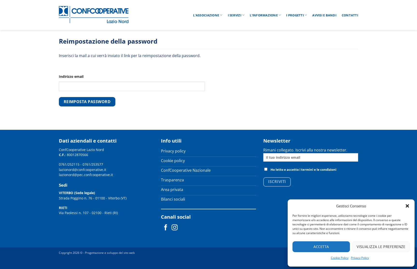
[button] (407, 205)
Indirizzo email (71, 76)
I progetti (295, 15)
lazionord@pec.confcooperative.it (86, 174)
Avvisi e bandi (324, 15)
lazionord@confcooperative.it (82, 169)
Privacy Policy (360, 258)
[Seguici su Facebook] (166, 227)
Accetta (321, 246)
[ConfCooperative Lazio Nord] (94, 15)
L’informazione (264, 15)
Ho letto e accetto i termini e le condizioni (303, 169)
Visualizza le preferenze (381, 246)
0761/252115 (69, 164)
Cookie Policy (339, 258)
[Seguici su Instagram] (175, 227)
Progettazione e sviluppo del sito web (110, 253)
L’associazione (206, 15)
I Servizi (234, 15)
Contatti (350, 15)
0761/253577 (93, 164)
